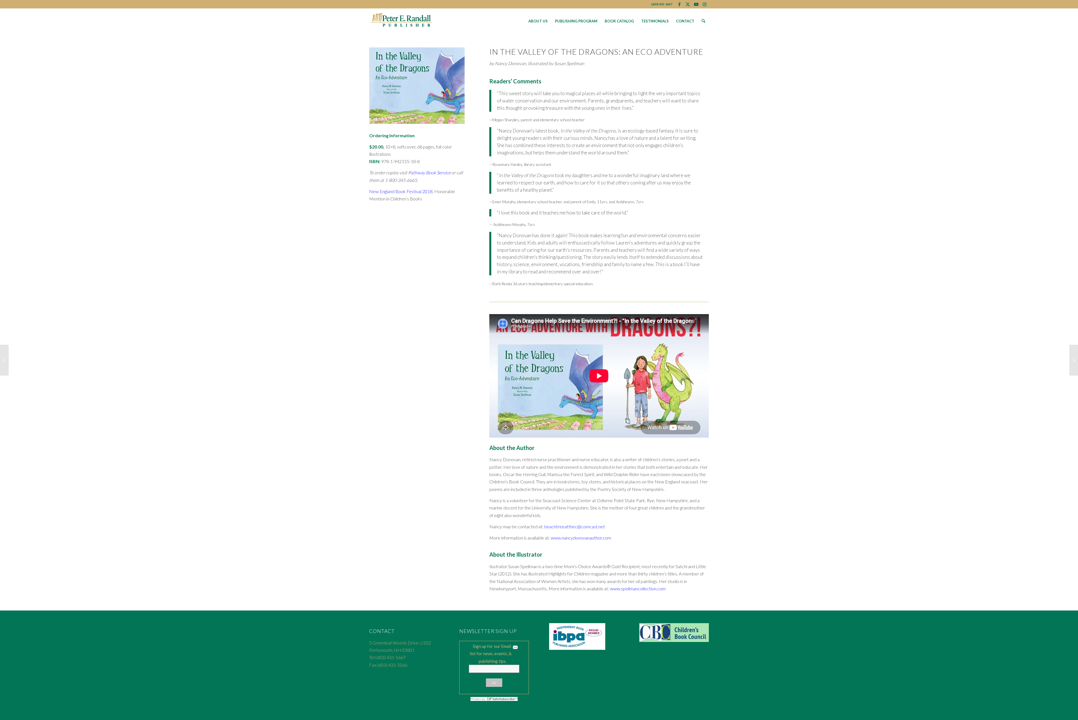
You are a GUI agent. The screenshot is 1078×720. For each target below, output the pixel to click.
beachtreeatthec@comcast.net (574, 526)
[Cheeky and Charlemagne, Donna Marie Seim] (4, 360)
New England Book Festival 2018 (400, 191)
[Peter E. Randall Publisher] (401, 21)
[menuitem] (538, 21)
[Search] (703, 21)
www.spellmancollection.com (638, 588)
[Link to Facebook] (679, 4)
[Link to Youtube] (696, 4)
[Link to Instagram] (704, 4)
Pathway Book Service (429, 172)
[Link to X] (688, 4)
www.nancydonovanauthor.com (581, 537)
